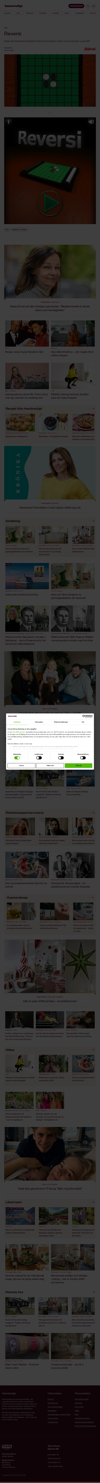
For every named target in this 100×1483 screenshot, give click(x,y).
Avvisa (21, 765)
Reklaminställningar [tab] (61, 722)
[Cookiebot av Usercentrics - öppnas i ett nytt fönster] (83, 716)
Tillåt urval (50, 765)
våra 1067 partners (19, 732)
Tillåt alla (79, 765)
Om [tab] (83, 722)
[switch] (39, 757)
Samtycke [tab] (17, 722)
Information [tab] (39, 722)
